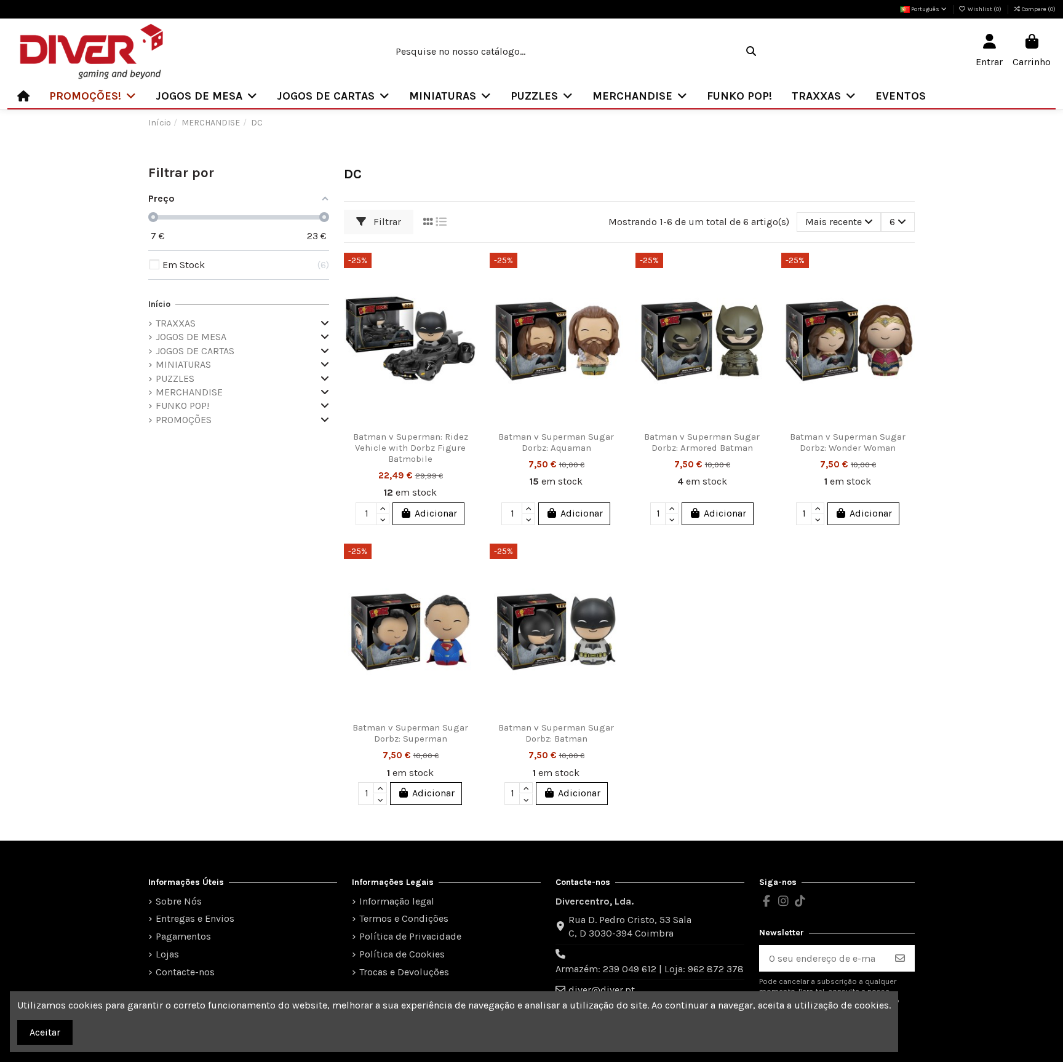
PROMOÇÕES (184, 420)
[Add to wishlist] (466, 272)
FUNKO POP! (182, 405)
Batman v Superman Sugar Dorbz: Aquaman (556, 442)
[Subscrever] (900, 958)
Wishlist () (984, 9)
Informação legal (396, 901)
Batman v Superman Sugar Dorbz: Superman (410, 733)
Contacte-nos (185, 972)
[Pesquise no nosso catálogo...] (751, 52)
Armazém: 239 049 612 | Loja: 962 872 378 (649, 969)
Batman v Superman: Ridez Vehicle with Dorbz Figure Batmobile (410, 447)
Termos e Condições (403, 918)
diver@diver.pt (601, 990)
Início (159, 304)
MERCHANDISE (189, 392)
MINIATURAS (183, 364)
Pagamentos (183, 936)
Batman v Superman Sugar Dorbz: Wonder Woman (848, 442)
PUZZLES (175, 378)
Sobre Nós (179, 901)
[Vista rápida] (466, 318)
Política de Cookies (402, 954)
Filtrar (386, 222)
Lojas (167, 954)
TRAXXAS (176, 323)
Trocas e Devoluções (404, 972)
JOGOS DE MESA (191, 337)
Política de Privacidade (410, 936)
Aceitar (45, 1032)
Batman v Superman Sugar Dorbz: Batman (556, 733)
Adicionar (436, 513)
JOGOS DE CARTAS (195, 351)
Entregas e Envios (195, 918)
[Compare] (466, 295)
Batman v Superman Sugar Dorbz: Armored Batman (702, 442)
